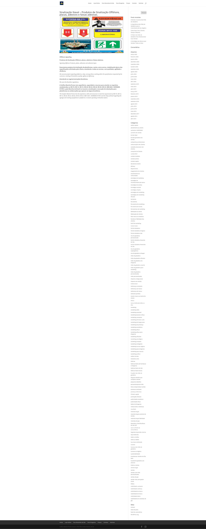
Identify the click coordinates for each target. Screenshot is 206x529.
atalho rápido (134, 125)
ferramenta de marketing (137, 204)
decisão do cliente (135, 164)
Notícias (141, 3)
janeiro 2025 (134, 59)
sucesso (133, 444)
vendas (133, 470)
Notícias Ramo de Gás (137, 368)
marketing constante (136, 317)
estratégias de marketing (137, 192)
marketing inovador (136, 341)
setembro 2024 (135, 69)
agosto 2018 (134, 104)
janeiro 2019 (134, 96)
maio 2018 (133, 111)
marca (132, 300)
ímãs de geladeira (135, 256)
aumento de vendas (136, 132)
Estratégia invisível (136, 187)
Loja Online (97, 3)
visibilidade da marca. (137, 491)
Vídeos (132, 484)
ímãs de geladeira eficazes (138, 258)
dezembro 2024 (135, 62)
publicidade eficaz (136, 401)
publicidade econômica (137, 399)
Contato (134, 3)
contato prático (135, 159)
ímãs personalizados (136, 276)
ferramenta (134, 201)
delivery (133, 166)
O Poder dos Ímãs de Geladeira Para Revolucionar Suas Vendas (138, 37)
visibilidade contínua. (136, 489)
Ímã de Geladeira (135, 228)
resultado (133, 409)
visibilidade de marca (136, 494)
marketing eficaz (135, 329)
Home (89, 3)
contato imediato (135, 156)
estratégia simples (136, 190)
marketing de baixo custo (137, 320)
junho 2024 (134, 76)
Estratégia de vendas (136, 185)
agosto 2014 (134, 116)
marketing (133, 307)
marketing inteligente (136, 344)
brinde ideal (134, 135)
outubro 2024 (134, 67)
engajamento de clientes (137, 171)
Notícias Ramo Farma (136, 370)
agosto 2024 (134, 71)
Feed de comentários (136, 512)
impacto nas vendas (136, 281)
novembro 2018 (135, 99)
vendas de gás (134, 477)
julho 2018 (133, 106)
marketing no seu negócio (138, 346)
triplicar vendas (135, 465)
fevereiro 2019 (134, 94)
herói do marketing (136, 223)
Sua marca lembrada (136, 442)
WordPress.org (135, 514)
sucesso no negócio (136, 451)
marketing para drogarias (138, 349)
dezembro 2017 (135, 114)
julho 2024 (133, 74)
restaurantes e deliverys (137, 406)
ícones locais (134, 226)
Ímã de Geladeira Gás (136, 233)
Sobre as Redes (135, 439)
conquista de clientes (136, 151)
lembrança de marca (136, 291)
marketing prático (135, 354)
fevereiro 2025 (134, 57)
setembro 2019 (135, 84)
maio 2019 (133, 86)
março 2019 (134, 91)
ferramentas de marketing (138, 209)
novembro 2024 (135, 64)
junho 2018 (134, 109)
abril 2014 (133, 118)
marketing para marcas (137, 351)
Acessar (133, 507)
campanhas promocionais (138, 142)
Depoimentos (134, 168)
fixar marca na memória (137, 216)
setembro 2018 (135, 101)
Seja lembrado (135, 434)
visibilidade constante (137, 486)
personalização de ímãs (137, 384)
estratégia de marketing (137, 178)
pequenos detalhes (136, 382)
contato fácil (134, 154)
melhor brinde (135, 356)
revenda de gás (135, 411)
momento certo (135, 359)
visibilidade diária (135, 496)
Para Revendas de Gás (108, 3)
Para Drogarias (120, 3)
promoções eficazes (136, 397)
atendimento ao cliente (137, 128)
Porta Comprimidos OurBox (138, 387)
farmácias (133, 199)
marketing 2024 (135, 310)
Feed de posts (134, 509)
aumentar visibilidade (137, 130)
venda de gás (134, 467)
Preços (128, 3)
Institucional (134, 284)
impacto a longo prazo (137, 279)
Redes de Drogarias (136, 404)
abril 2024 (133, 81)
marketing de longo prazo (138, 322)
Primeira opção (135, 394)
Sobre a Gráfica (135, 437)
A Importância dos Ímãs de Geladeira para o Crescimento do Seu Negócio (138, 26)
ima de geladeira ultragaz (138, 253)
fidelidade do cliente (136, 211)
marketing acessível (136, 312)
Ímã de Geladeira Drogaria (138, 231)
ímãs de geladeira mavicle (138, 265)
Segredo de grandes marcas (138, 432)
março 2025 (134, 54)
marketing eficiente (136, 336)
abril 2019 (133, 89)
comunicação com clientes (138, 144)
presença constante (136, 389)
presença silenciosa (136, 392)
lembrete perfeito (135, 293)
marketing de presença (137, 325)
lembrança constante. (137, 286)
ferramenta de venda (136, 206)
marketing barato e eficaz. (138, 315)
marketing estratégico (137, 339)
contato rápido (135, 161)
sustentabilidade (135, 454)
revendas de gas (135, 421)
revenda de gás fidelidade (138, 418)
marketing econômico (136, 327)
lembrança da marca (136, 288)
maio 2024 (133, 79)
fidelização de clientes (137, 214)
